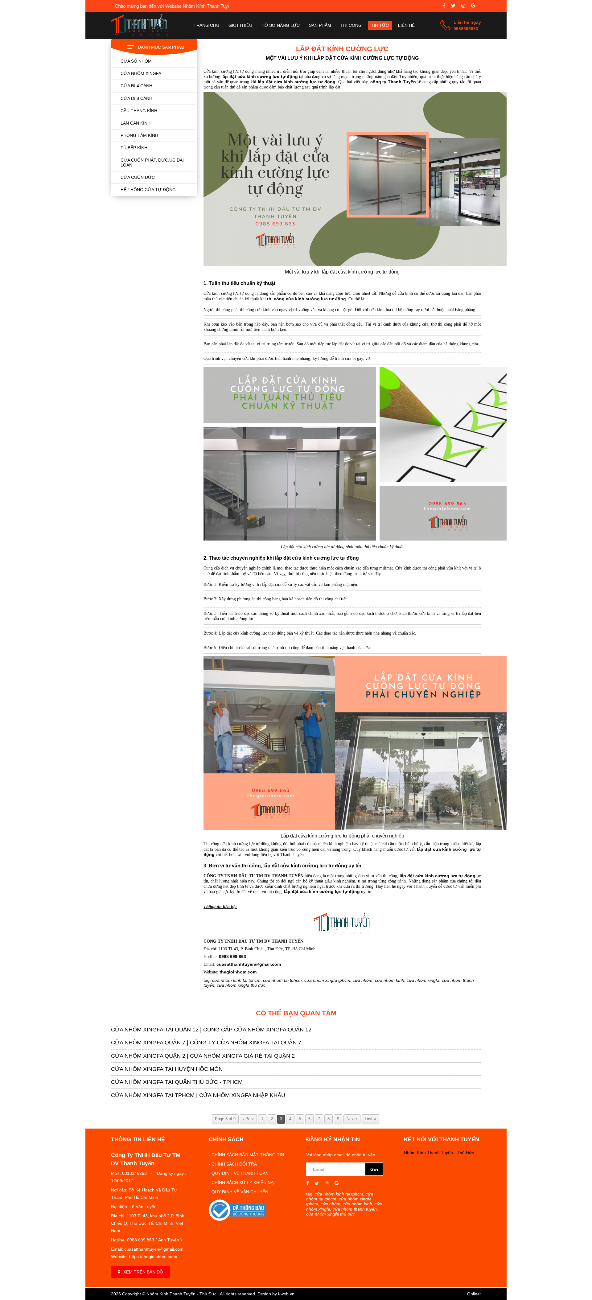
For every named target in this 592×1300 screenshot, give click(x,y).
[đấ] (473, 6)
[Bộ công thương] (237, 1219)
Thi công (351, 25)
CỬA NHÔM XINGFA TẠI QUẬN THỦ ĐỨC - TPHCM (177, 1082)
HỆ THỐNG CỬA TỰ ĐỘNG (148, 189)
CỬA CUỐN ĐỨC (138, 177)
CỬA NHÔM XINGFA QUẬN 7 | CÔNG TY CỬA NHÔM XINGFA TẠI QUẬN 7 (206, 1042)
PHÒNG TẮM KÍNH (139, 135)
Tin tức (380, 25)
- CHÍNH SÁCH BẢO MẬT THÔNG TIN (246, 1154)
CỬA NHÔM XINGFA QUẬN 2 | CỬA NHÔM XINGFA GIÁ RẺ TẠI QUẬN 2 (203, 1056)
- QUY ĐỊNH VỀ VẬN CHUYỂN (238, 1191)
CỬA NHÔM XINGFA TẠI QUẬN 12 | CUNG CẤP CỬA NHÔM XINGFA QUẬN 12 (211, 1029)
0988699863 (466, 28)
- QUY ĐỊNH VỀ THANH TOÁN (239, 1173)
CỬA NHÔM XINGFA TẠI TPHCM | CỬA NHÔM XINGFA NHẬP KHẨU (198, 1095)
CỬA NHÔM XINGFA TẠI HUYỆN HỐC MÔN (167, 1069)
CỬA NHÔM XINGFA (141, 73)
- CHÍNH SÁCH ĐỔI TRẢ (233, 1164)
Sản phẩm (320, 25)
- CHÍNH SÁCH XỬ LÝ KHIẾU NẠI (242, 1182)
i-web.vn (286, 1293)
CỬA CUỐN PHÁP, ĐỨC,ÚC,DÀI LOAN (152, 162)
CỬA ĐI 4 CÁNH (136, 85)
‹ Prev (248, 1119)
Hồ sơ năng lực (280, 25)
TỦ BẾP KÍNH (134, 147)
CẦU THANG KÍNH (139, 110)
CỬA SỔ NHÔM (136, 61)
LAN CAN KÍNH (135, 123)
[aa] (453, 6)
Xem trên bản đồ (143, 1271)
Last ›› (370, 1119)
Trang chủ (206, 25)
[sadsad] (444, 6)
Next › (352, 1119)
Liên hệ (406, 25)
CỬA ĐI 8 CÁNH (136, 98)
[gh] (463, 6)
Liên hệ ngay (467, 22)
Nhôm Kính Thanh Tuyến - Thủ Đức (439, 1152)
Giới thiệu (240, 25)
